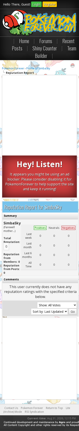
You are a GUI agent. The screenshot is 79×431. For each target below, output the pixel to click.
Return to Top (54, 408)
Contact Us (11, 408)
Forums (45, 41)
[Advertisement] (39, 115)
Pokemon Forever (13, 68)
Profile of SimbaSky (38, 68)
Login (36, 4)
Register (50, 4)
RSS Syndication (34, 412)
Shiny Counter (44, 48)
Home (24, 41)
